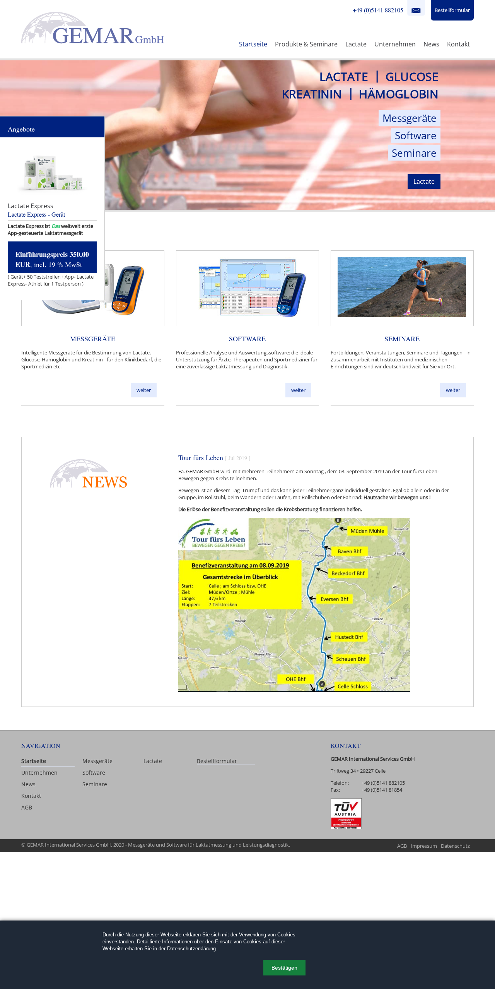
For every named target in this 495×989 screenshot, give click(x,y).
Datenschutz (455, 845)
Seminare (414, 153)
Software (416, 135)
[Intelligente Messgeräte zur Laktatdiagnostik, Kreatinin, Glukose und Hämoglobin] (92, 321)
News (431, 44)
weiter (144, 390)
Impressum (424, 845)
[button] (284, 967)
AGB (26, 807)
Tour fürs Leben (200, 457)
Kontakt (416, 9)
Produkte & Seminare (306, 44)
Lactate (356, 44)
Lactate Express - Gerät (36, 214)
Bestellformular (452, 10)
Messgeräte (409, 118)
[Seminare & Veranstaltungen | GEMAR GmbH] (402, 321)
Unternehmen (395, 44)
